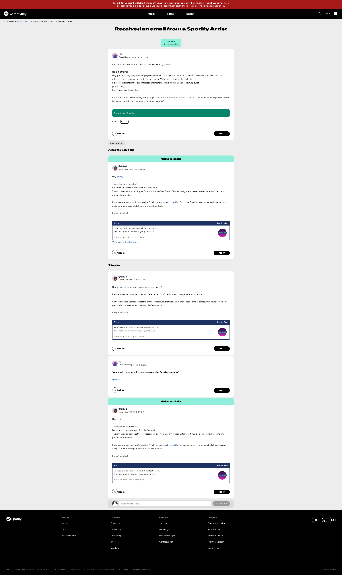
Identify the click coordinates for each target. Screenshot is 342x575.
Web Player (164, 529)
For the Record (69, 535)
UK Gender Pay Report (142, 569)
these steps (188, 5)
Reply (222, 133)
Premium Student (216, 541)
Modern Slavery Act (106, 569)
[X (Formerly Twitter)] (324, 520)
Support (163, 523)
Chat (170, 13)
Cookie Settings (60, 569)
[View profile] (115, 55)
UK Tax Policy (123, 569)
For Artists (115, 523)
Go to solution (172, 43)
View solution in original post (125, 242)
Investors (115, 541)
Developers (116, 529)
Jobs (64, 529)
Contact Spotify (166, 541)
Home (19, 21)
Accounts (34, 21)
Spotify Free (213, 547)
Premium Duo (214, 529)
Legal (8, 569)
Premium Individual (216, 523)
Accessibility (89, 569)
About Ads (75, 569)
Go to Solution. (128, 113)
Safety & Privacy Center (24, 569)
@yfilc (119, 176)
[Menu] (336, 13)
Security (124, 122)
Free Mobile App (167, 535)
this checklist (173, 202)
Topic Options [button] (116, 143)
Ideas (190, 13)
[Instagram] (315, 520)
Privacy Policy (43, 569)
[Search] (319, 13)
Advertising (116, 535)
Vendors (115, 547)
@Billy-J (116, 379)
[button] (229, 56)
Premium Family (215, 535)
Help (151, 13)
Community (18, 13)
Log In (327, 13)
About (65, 523)
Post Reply (221, 503)
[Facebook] (332, 520)
